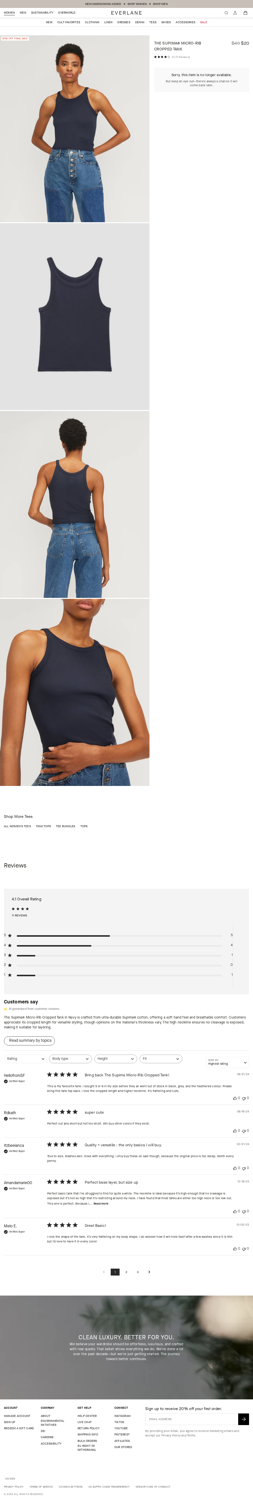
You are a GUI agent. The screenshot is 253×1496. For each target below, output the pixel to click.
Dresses (123, 22)
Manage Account (17, 1416)
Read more (101, 1204)
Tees (152, 22)
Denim (139, 22)
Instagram (122, 1416)
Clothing (92, 22)
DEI (43, 1431)
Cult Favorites (68, 22)
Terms (191, 1435)
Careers (47, 1437)
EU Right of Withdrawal (87, 1448)
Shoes (166, 22)
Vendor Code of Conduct (153, 1486)
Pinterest (122, 1434)
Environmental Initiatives (52, 1423)
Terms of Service (41, 1486)
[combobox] (25, 1061)
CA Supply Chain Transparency (109, 1486)
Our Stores (123, 1447)
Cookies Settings (71, 1486)
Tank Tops (43, 826)
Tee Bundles (65, 826)
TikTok (119, 1422)
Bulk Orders (87, 1441)
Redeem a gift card (19, 1428)
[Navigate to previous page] (103, 1272)
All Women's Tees (17, 826)
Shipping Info (88, 1434)
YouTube (121, 1428)
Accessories (185, 22)
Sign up (9, 1422)
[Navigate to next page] (149, 1272)
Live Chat (85, 1422)
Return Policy (89, 1428)
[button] (245, 13)
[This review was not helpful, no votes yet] (244, 1098)
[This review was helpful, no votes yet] (235, 1098)
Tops (84, 826)
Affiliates (122, 1441)
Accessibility (51, 1444)
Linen (108, 22)
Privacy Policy (171, 1435)
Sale (203, 22)
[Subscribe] (243, 1419)
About (45, 1416)
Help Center (87, 1416)
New (49, 22)
